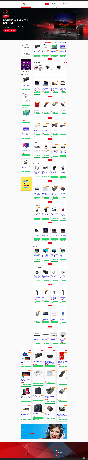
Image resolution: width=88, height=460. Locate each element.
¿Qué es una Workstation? (26, 71)
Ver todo (40, 70)
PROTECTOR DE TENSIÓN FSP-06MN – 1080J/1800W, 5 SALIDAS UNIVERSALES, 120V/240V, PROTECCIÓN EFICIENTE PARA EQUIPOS (37, 277)
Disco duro (40, 66)
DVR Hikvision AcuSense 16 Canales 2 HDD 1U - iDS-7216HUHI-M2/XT (45, 339)
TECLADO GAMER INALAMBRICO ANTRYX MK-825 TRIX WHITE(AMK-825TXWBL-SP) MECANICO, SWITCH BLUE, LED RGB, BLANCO (37, 131)
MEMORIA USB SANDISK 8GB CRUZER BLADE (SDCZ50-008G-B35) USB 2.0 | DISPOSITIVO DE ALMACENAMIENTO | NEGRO (37, 110)
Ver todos (52, 69)
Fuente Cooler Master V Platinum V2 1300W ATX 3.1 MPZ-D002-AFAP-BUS (37, 396)
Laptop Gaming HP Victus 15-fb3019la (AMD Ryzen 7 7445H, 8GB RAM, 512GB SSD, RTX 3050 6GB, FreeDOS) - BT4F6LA (63, 236)
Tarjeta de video (41, 68)
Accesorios (63, 69)
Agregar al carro (46, 92)
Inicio (33, 7)
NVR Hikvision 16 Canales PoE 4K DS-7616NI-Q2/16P (37, 339)
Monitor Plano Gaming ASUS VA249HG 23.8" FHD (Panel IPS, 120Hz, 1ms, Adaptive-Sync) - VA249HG (45, 256)
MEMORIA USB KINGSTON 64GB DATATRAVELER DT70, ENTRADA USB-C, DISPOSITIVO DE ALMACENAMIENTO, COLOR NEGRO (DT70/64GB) (63, 110)
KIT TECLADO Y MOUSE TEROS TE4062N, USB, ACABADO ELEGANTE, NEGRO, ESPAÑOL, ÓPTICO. (63, 131)
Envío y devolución (51, 451)
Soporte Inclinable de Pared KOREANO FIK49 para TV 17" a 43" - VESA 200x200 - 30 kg (45, 173)
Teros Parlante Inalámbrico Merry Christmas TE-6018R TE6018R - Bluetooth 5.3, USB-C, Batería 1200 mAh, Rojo (62, 215)
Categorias (43, 7)
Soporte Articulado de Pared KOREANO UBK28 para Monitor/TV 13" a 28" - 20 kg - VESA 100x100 (37, 173)
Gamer (51, 67)
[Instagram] (26, 454)
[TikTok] (27, 454)
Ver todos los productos (27, 175)
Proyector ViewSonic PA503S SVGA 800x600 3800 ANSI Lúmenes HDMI (37, 151)
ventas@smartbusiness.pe (61, 453)
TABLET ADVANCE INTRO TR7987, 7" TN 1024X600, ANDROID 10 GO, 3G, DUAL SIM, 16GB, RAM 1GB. (25, 380)
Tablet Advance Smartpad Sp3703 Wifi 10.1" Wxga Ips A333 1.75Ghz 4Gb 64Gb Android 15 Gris (25, 397)
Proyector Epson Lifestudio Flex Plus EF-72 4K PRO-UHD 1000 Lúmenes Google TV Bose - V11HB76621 (45, 152)
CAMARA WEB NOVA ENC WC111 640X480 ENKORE (53, 172)
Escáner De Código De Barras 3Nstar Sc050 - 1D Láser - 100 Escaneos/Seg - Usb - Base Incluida (37, 297)
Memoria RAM (40, 67)
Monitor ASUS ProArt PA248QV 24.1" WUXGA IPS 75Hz (26, 150)
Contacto (35, 7)
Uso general (52, 68)
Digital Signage (64, 68)
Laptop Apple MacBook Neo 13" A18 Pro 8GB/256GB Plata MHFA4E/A (26, 134)
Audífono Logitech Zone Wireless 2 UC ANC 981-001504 (26, 167)
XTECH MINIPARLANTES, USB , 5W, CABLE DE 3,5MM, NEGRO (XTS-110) (54, 214)
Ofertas (46, 7)
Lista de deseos (63, 0)
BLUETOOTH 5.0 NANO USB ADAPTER (37, 318)
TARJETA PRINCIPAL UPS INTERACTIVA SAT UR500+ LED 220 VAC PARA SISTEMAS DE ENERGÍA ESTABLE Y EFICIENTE (45, 277)
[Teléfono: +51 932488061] (57, 450)
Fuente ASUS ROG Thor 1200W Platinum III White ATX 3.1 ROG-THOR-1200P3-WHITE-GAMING (38, 379)
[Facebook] (25, 454)
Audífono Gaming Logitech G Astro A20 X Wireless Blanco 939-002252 (26, 101)
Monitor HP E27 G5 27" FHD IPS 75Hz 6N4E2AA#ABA (54, 51)
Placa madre (40, 69)
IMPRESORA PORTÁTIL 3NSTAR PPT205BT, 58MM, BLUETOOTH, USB (62, 193)
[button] (26, 7)
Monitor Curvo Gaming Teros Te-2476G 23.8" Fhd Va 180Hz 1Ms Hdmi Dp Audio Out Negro (63, 256)
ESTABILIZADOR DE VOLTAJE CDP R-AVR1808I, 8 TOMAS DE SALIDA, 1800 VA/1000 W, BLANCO (63, 277)
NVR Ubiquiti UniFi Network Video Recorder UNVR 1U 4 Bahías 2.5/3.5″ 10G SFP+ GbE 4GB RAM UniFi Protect (54, 340)
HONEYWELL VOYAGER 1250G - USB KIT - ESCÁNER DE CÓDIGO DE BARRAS (45, 297)
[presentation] (3, 24)
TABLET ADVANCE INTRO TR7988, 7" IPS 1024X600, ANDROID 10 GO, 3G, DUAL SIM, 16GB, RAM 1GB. (25, 362)
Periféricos (42, 450)
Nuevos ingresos (39, 7)
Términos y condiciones (51, 450)
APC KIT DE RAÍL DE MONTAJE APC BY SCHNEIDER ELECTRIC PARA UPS (54, 276)
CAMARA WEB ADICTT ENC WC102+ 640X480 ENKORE (62, 172)
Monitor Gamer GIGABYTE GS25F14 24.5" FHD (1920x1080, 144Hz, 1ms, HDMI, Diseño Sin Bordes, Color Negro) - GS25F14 (54, 256)
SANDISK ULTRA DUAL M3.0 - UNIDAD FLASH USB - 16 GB (54, 109)
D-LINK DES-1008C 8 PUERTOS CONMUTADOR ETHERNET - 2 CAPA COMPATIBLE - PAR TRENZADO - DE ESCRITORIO (54, 319)
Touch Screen (63, 67)
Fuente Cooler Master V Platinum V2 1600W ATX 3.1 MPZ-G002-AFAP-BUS (37, 413)
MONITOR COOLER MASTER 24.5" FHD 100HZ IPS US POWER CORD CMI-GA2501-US (37, 255)
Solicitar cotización (26, 89)
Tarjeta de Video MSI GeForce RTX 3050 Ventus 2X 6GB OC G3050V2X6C (26, 85)
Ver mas (49, 7)
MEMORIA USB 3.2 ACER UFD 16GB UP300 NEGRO (45, 109)
